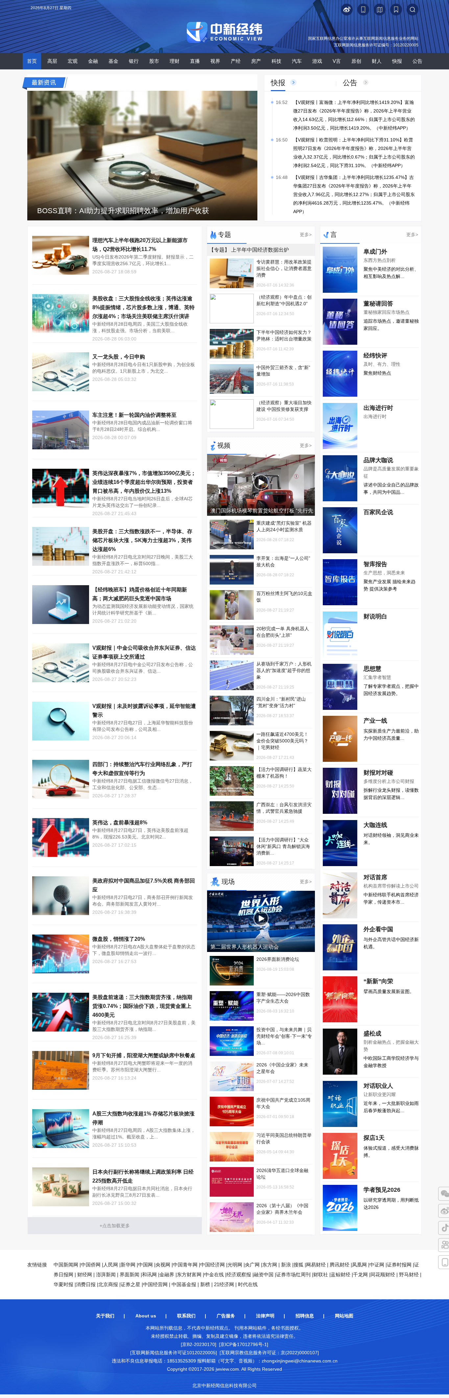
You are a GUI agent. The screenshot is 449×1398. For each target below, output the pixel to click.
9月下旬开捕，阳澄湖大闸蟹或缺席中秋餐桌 (143, 1055)
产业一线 (375, 720)
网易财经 (316, 1264)
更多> (306, 234)
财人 (377, 61)
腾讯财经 (339, 1264)
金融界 (166, 1274)
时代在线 (248, 1284)
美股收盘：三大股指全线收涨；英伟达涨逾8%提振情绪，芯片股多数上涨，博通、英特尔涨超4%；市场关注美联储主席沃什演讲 (143, 307)
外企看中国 (378, 929)
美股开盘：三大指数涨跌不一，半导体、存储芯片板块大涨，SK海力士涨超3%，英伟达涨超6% (142, 540)
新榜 (205, 1284)
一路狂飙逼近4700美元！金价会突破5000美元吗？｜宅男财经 (282, 741)
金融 (93, 61)
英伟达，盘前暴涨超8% (119, 822)
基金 (113, 61)
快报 (397, 61)
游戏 (317, 61)
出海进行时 (378, 408)
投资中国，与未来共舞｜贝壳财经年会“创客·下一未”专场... (284, 1036)
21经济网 (224, 1284)
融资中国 (263, 1274)
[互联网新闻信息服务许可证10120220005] (173, 1352)
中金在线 (214, 1274)
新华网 (128, 1264)
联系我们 (186, 1315)
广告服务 (226, 1315)
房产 (256, 61)
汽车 (297, 61)
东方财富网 (189, 1274)
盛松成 (372, 1033)
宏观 (73, 61)
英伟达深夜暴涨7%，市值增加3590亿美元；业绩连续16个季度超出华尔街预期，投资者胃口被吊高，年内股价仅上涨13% (144, 482)
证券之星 (130, 1284)
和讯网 (149, 1274)
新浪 (286, 1264)
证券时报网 (399, 1264)
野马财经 (409, 1274)
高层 (52, 61)
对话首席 (375, 877)
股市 (154, 61)
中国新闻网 (66, 1264)
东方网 (269, 1264)
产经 (236, 61)
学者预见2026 (382, 1189)
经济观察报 (238, 1274)
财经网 (84, 1274)
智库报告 (375, 564)
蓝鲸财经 (340, 1274)
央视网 (162, 1264)
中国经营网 (155, 1284)
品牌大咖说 (378, 460)
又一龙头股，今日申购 (118, 357)
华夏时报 (63, 1284)
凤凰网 (359, 1264)
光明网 (234, 1264)
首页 (32, 61)
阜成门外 (375, 251)
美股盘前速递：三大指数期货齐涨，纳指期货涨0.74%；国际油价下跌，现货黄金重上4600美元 (142, 1006)
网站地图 (344, 1315)
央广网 (252, 1264)
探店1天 (374, 1138)
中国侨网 (91, 1264)
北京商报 (108, 1284)
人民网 (110, 1264)
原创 (356, 61)
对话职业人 (378, 1086)
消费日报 (86, 1284)
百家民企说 (378, 512)
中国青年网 (185, 1264)
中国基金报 (184, 1284)
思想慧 (372, 668)
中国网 (145, 1264)
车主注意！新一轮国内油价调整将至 (134, 415)
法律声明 (265, 1315)
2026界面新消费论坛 (277, 959)
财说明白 (375, 616)
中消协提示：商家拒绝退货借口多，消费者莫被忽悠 (120, 211)
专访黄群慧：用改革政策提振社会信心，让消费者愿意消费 (284, 268)
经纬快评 (375, 355)
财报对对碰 (378, 772)
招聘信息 (304, 1315)
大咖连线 (375, 825)
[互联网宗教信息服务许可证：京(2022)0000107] (269, 1352)
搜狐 (298, 1264)
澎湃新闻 (106, 1274)
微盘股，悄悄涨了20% (118, 939)
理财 (174, 61)
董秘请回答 (378, 303)
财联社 (320, 1274)
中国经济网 (212, 1264)
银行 (134, 61)
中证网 (376, 1264)
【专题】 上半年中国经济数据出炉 (249, 250)
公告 (417, 61)
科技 (276, 61)
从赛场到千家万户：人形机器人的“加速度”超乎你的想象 (284, 670)
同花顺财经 (382, 1274)
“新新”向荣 (378, 981)
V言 (337, 61)
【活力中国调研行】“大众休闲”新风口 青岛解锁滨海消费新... (283, 846)
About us (145, 1315)
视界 (215, 61)
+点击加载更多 (115, 1225)
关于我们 (105, 1315)
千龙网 (360, 1274)
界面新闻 (129, 1274)
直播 (195, 61)
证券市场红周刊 (293, 1274)
